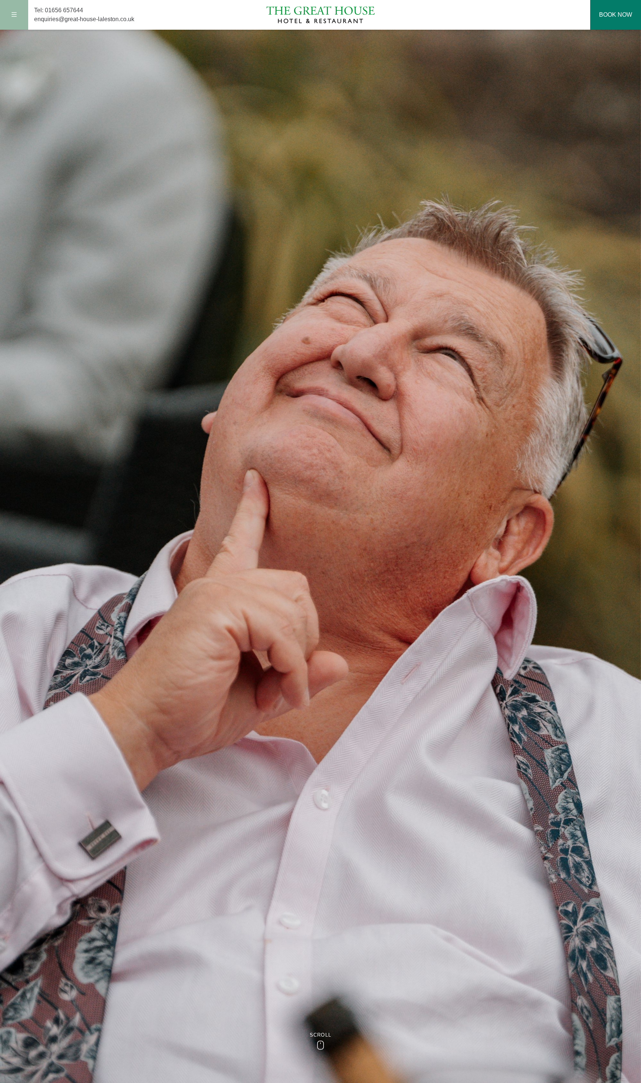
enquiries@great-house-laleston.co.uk (84, 19)
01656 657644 (64, 10)
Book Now (615, 15)
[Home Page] (320, 15)
